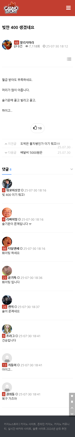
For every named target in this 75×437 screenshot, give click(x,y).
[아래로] (72, 414)
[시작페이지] (72, 402)
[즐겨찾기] (72, 396)
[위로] (72, 408)
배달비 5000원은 (31, 152)
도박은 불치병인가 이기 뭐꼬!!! (40, 143)
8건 (19, 46)
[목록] (69, 59)
